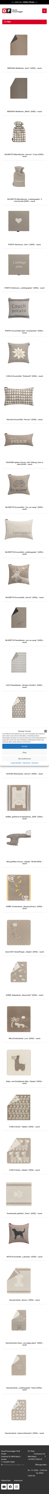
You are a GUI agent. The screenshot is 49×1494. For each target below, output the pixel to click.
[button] (45, 731)
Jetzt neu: (24, 2)
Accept (24, 746)
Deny (25, 752)
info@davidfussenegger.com (13, 1465)
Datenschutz (26, 763)
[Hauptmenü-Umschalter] (44, 10)
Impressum (34, 763)
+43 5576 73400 (9, 1462)
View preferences (24, 759)
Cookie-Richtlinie (16, 763)
